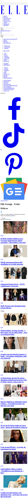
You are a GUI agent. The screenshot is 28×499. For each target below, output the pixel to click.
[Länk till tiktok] (14, 148)
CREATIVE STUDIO (8, 89)
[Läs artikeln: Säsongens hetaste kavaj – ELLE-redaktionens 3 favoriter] (14, 273)
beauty (2, 235)
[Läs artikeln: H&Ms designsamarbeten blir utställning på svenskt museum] (14, 251)
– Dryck (5, 54)
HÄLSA (5, 75)
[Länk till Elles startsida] (14, 13)
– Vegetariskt (6, 57)
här (11, 215)
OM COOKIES (7, 84)
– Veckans (5, 69)
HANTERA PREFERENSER (10, 85)
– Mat (4, 53)
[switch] (1, 1)
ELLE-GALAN (7, 21)
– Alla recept (6, 58)
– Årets (5, 71)
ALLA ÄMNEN (7, 87)
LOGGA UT (6, 90)
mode (2, 259)
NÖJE (4, 72)
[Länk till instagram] (1, 150)
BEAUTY (5, 17)
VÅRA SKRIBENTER (8, 88)
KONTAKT (6, 81)
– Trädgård (5, 48)
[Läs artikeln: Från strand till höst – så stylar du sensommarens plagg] (14, 436)
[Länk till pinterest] (14, 177)
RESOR (5, 76)
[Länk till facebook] (14, 121)
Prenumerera (3, 30)
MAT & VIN (6, 20)
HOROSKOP (6, 65)
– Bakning (5, 56)
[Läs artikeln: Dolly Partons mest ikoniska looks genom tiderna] (14, 294)
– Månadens (6, 70)
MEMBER (5, 25)
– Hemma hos (6, 45)
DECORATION (7, 18)
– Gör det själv (6, 47)
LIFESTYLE (6, 74)
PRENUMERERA (7, 78)
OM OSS (5, 83)
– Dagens (5, 67)
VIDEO (5, 22)
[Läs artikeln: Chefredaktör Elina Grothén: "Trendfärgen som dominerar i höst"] (14, 458)
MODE (5, 16)
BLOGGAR (6, 24)
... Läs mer (3, 218)
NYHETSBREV (7, 80)
